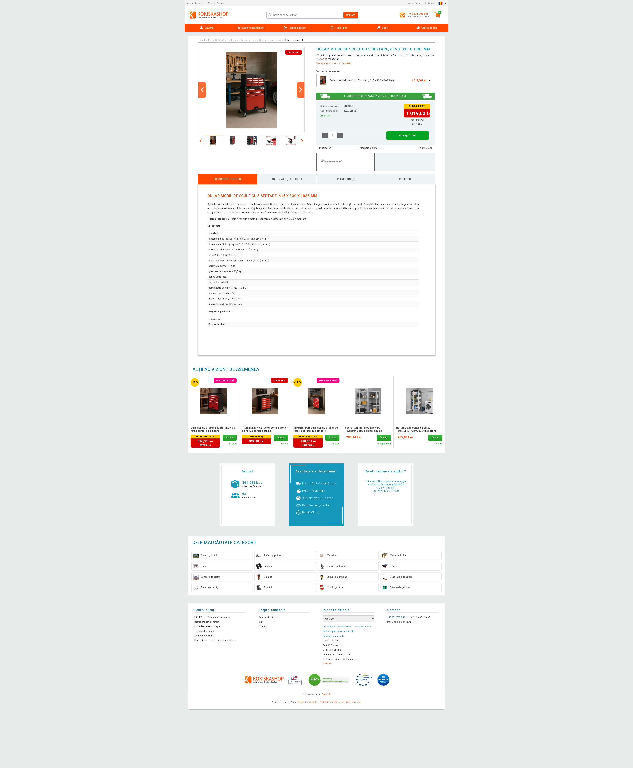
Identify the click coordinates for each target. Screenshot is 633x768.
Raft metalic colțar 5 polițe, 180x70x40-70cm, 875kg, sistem (416, 429)
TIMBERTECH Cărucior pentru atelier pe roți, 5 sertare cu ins (265, 429)
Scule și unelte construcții (241, 40)
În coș (229, 437)
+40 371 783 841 (386, 487)
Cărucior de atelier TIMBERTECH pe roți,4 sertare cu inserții (213, 429)
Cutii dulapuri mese (270, 40)
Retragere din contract (206, 622)
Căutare (350, 15)
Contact (220, 3)
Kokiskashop (205, 40)
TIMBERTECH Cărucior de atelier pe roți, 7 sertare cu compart (315, 429)
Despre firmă (266, 617)
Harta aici (327, 663)
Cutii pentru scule (294, 40)
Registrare (429, 3)
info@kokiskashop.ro (399, 622)
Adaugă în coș (407, 135)
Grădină (219, 40)
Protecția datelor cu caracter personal (215, 640)
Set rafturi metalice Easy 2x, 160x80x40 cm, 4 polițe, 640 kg (363, 429)
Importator (325, 148)
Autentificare (414, 3)
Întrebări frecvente (195, 3)
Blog (210, 3)
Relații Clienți (425, 148)
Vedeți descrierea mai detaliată (334, 63)
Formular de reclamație (207, 626)
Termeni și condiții (204, 635)
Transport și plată (368, 148)
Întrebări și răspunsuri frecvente (212, 617)
